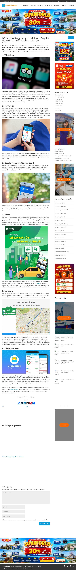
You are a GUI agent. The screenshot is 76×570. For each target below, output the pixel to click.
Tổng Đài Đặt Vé (14, 389)
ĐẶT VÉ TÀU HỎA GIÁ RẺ (64, 129)
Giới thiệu (65, 1)
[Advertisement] (26, 441)
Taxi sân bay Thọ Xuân (60, 234)
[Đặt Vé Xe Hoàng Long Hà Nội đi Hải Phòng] (57, 374)
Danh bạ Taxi (58, 110)
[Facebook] (18, 403)
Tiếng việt (70, 1)
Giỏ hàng (51, 1)
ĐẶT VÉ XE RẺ (64, 425)
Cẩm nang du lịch (58, 1)
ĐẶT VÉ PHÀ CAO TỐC (64, 318)
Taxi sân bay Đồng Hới (60, 241)
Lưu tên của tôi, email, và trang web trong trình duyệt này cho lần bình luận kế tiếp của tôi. (26, 520)
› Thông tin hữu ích (59, 153)
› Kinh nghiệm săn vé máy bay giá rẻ (64, 156)
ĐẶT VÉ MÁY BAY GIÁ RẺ (64, 179)
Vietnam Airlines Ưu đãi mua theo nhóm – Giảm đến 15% (67, 338)
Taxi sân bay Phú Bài (60, 217)
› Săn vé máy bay (59, 151)
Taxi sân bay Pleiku (59, 248)
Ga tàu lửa (57, 108)
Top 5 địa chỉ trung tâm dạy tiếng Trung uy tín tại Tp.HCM (67, 361)
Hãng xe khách (59, 103)
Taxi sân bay (57, 5)
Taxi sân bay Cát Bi (59, 230)
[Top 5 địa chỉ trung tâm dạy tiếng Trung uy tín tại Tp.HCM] (57, 364)
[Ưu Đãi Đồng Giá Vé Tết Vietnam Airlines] (57, 354)
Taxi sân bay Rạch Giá (60, 258)
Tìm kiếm (70, 38)
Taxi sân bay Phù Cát (60, 220)
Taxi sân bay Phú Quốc (60, 213)
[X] (27, 403)
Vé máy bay (40, 5)
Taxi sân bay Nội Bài (60, 203)
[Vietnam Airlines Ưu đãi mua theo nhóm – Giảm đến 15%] (57, 339)
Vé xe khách (33, 5)
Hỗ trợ (47, 1)
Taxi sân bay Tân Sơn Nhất (61, 210)
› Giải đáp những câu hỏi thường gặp (64, 160)
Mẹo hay (4, 42)
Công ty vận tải (58, 99)
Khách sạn (71, 5)
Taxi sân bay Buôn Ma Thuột (62, 251)
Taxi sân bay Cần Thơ (60, 255)
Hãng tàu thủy (59, 105)
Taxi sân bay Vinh (59, 237)
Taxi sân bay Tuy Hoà (60, 244)
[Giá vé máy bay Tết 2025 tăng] (57, 346)
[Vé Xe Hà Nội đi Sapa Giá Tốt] (57, 382)
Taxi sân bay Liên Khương (61, 224)
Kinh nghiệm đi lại (59, 97)
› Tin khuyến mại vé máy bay (62, 158)
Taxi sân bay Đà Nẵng (60, 206)
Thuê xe (64, 5)
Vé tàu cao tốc (48, 5)
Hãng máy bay (59, 101)
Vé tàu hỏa (25, 5)
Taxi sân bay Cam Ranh (60, 227)
